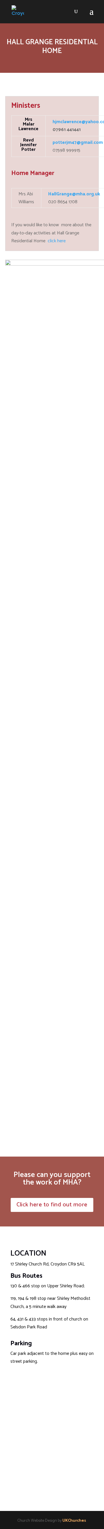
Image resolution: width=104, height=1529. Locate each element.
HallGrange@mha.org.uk (74, 194)
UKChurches (74, 1520)
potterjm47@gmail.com (78, 142)
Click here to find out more (52, 1205)
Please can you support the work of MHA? (52, 1179)
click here (57, 241)
